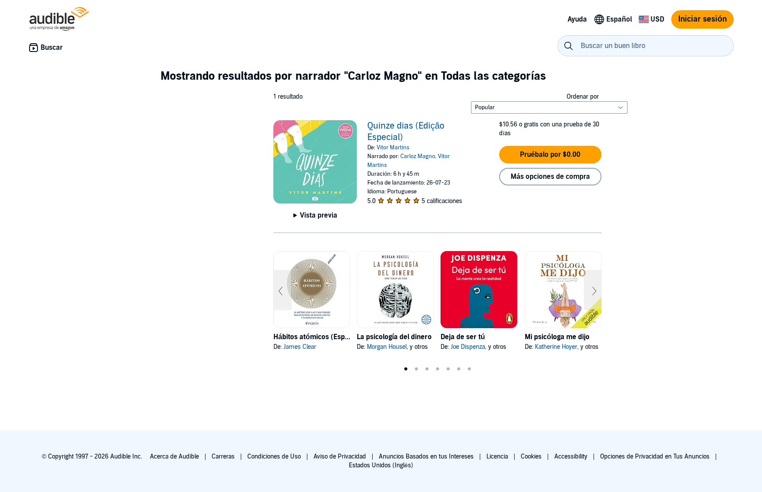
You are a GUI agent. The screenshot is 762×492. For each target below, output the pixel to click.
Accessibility (570, 456)
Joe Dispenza (468, 347)
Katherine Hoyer (556, 347)
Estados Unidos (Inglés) (381, 465)
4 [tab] (437, 369)
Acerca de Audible (174, 456)
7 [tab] (469, 369)
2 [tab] (416, 369)
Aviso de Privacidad (340, 456)
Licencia (497, 456)
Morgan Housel (387, 347)
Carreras (223, 456)
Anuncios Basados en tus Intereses (426, 456)
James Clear (300, 347)
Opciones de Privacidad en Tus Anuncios (655, 456)
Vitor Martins (393, 147)
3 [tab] (426, 369)
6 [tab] (458, 369)
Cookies (531, 456)
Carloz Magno (417, 156)
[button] (550, 154)
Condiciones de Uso (274, 456)
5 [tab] (448, 369)
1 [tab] (405, 369)
